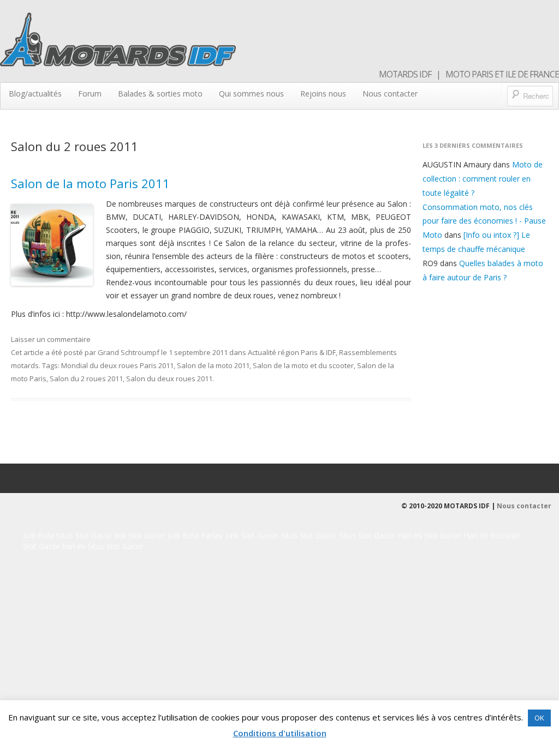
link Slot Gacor (140, 535)
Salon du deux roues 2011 (169, 378)
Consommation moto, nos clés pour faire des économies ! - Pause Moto (484, 221)
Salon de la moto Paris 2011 (90, 183)
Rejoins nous (323, 93)
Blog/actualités (35, 93)
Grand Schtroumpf (128, 352)
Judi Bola (39, 535)
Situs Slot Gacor (84, 535)
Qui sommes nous (251, 93)
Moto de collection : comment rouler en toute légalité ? (483, 178)
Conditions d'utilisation (279, 733)
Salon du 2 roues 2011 (86, 378)
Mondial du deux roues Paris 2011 (117, 365)
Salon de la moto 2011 (213, 365)
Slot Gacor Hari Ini (456, 535)
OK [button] (539, 718)
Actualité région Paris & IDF (292, 352)
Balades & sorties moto (160, 93)
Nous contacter (390, 93)
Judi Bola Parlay (195, 535)
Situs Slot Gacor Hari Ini (380, 535)
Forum (90, 93)
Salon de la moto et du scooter (303, 365)
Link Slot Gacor (251, 535)
